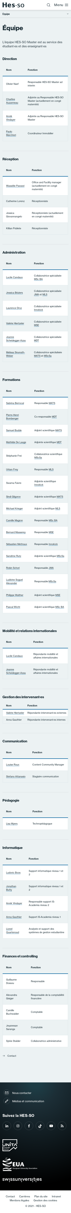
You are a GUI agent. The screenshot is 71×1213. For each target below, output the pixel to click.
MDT (36, 340)
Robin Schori (13, 567)
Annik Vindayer (10, 118)
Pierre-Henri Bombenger (12, 417)
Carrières (24, 1196)
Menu (58, 5)
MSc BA (38, 279)
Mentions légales (19, 1200)
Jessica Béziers (14, 292)
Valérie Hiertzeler (15, 323)
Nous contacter (21, 1093)
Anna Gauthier (14, 917)
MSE (36, 325)
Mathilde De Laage (16, 442)
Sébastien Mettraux (16, 544)
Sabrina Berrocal (15, 403)
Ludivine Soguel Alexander (14, 581)
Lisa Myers (12, 823)
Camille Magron (14, 520)
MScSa (48, 355)
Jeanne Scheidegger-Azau (16, 339)
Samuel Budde (14, 430)
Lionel (12, 930)
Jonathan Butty (11, 888)
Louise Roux (12, 764)
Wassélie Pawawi (15, 185)
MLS (44, 294)
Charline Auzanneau (12, 101)
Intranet (56, 1196)
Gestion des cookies (45, 1200)
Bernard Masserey (16, 532)
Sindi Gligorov (13, 496)
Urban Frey (12, 469)
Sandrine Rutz (13, 556)
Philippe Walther (14, 595)
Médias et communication (28, 1101)
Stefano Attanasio (15, 776)
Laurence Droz (14, 308)
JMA (36, 294)
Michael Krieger (14, 508)
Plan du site (41, 1196)
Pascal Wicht (13, 607)
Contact (11, 1055)
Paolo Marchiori (11, 133)
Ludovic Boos (13, 872)
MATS (37, 355)
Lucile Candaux (14, 277)
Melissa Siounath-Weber (15, 354)
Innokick (38, 309)
